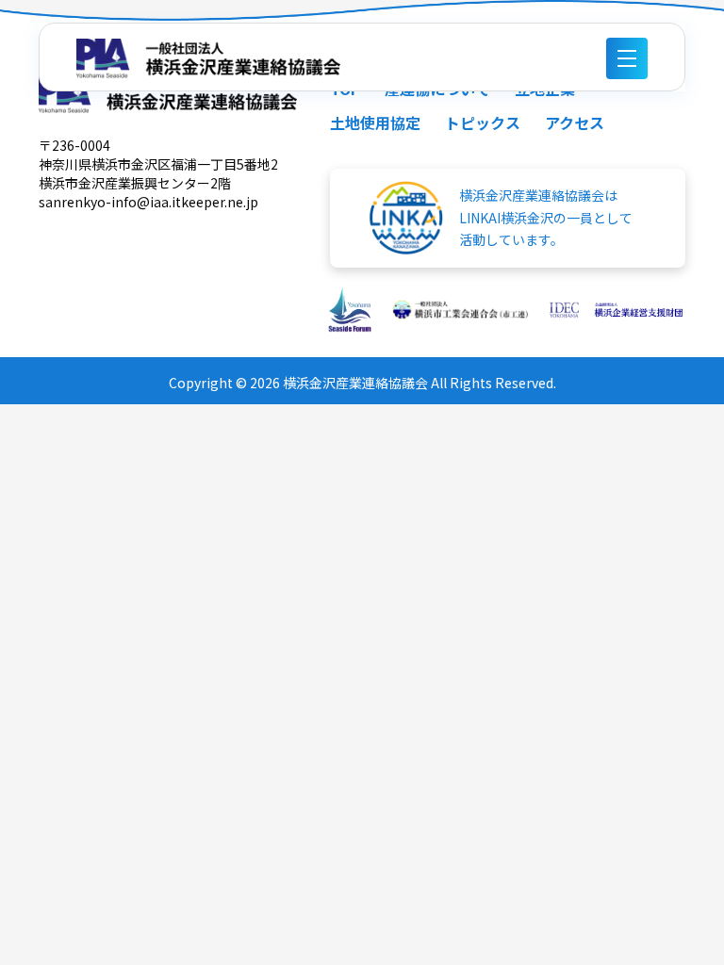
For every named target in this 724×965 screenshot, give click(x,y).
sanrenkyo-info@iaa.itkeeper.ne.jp (148, 201)
